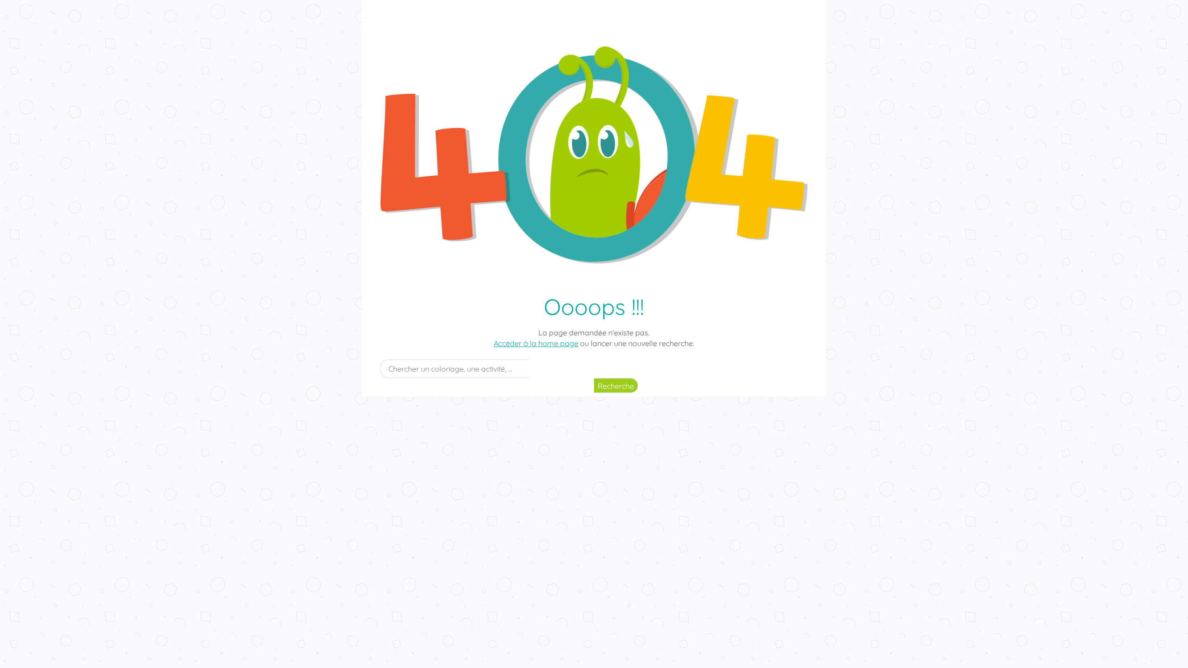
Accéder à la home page (536, 343)
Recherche (616, 386)
